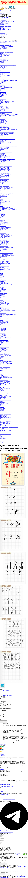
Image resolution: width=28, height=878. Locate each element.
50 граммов (2, 333)
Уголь (1, 342)
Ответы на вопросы (4, 148)
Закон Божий (3, 63)
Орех (1, 298)
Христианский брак (4, 127)
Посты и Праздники (4, 147)
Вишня (1, 300)
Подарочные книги (4, 354)
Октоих (1, 76)
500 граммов (3, 334)
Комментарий (3, 862)
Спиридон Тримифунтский (6, 235)
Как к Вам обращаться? (5, 858)
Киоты (1, 343)
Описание (2, 755)
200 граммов (3, 330)
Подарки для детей (4, 364)
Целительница (3, 230)
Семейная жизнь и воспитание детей (8, 125)
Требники (2, 82)
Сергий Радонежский (5, 236)
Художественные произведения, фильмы (9, 427)
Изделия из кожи (3, 368)
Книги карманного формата (6, 152)
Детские (2, 149)
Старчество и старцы (4, 168)
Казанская (2, 211)
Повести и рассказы (4, 191)
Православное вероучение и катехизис (8, 146)
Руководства (3, 79)
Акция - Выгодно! (4, 43)
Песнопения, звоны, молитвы (6, 423)
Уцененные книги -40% (5, 48)
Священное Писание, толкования (7, 425)
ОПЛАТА (2, 27)
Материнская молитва (5, 160)
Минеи (1, 74)
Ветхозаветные (3, 94)
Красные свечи (3, 405)
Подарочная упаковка (5, 381)
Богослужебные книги (5, 72)
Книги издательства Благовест (7, 133)
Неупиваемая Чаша (4, 223)
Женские (2, 373)
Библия (1, 56)
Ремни (1, 370)
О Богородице (3, 161)
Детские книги (3, 180)
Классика (2, 203)
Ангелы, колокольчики (5, 388)
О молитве (2, 70)
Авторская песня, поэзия (5, 417)
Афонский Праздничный (5, 337)
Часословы (2, 85)
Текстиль (2, 276)
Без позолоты (3, 351)
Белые (1, 295)
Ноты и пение (3, 86)
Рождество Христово (4, 384)
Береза (1, 297)
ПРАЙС (2, 31)
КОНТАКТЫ (2, 33)
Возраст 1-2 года (3, 313)
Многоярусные (3, 293)
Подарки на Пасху (4, 403)
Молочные (2, 296)
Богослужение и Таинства (6, 144)
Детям (1, 389)
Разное (1, 424)
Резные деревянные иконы (6, 258)
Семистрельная (3, 217)
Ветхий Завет (3, 58)
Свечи (1, 320)
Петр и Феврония (4, 246)
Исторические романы (5, 169)
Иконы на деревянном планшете (7, 255)
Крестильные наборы (5, 304)
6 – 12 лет (2, 183)
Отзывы (2, 769)
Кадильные (2, 323)
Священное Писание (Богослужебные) (8, 80)
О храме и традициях (4, 108)
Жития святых (3, 93)
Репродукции (3, 120)
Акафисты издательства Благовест (7, 139)
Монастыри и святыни (5, 422)
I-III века (2, 95)
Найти (15, 40)
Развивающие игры (4, 365)
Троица (1, 411)
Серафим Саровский (4, 237)
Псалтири (2, 135)
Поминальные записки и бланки (7, 284)
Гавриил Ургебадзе (4, 242)
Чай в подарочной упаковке (6, 377)
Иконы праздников (4, 251)
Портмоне (2, 374)
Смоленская (2, 214)
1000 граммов (3, 329)
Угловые (2, 288)
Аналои (1, 274)
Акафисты (2, 67)
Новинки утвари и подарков (6, 52)
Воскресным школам (4, 175)
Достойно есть (3, 229)
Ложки (1, 360)
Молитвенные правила (5, 75)
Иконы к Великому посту (5, 400)
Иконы (1, 404)
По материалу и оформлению (6, 253)
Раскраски (2, 195)
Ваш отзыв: (2, 774)
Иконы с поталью (4, 260)
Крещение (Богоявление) (5, 396)
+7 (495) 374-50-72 (4, 17)
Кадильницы (3, 280)
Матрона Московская (4, 243)
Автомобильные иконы (5, 269)
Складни (2, 267)
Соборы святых (3, 248)
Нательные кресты (4, 348)
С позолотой (3, 350)
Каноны (2, 68)
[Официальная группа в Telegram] (14, 829)
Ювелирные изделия (4, 347)
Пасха (1, 401)
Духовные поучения (4, 420)
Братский (2, 338)
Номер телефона (3, 860)
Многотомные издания (5, 167)
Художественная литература (6, 193)
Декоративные (3, 324)
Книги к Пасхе (3, 402)
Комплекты (2, 153)
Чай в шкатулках (3, 395)
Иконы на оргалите (4, 264)
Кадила (1, 275)
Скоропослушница (4, 222)
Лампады (2, 281)
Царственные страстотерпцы (6, 247)
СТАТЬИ (2, 36)
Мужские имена (3, 249)
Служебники (3, 81)
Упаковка (2, 394)
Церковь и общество (4, 123)
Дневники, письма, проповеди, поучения (9, 115)
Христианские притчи (5, 117)
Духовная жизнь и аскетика (6, 142)
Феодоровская (3, 226)
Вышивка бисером (4, 380)
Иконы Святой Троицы (5, 207)
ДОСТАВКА (3, 28)
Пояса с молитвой (4, 318)
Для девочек (2, 307)
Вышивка (2, 409)
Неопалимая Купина (4, 224)
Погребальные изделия (5, 315)
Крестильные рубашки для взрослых (8, 314)
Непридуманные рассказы (6, 166)
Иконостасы (2, 294)
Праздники (2, 109)
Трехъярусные (3, 291)
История (2, 122)
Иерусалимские (3, 325)
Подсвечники (3, 282)
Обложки (2, 375)
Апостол (2, 61)
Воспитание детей (4, 126)
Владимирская (3, 210)
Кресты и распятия (4, 283)
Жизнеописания (3, 103)
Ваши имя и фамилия (5, 771)
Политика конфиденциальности (7, 830)
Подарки (2, 387)
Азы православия (4, 105)
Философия (2, 90)
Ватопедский (3, 335)
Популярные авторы (4, 179)
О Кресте (2, 162)
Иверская (2, 213)
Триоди (1, 83)
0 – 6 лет (2, 182)
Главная (2, 442)
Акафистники (3, 140)
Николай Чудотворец (4, 234)
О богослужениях (4, 107)
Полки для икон (3, 286)
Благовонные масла (4, 341)
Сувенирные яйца (4, 362)
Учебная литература (4, 194)
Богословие (2, 89)
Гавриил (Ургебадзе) (4, 157)
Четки (1, 344)
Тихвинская (2, 215)
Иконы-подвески (4, 349)
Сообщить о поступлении (3, 722)
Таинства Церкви (4, 110)
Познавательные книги (5, 201)
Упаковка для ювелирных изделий (7, 353)
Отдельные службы (4, 77)
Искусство (2, 119)
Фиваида (2, 336)
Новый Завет (3, 59)
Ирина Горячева (6, 690)
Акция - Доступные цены (5, 45)
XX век (1, 100)
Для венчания (3, 302)
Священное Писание (4, 134)
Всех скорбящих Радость (5, 219)
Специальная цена (4, 47)
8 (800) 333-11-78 (3, 20)
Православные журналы (5, 204)
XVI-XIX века (3, 99)
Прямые (2, 287)
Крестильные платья (4, 309)
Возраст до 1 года (4, 311)
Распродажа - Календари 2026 (6, 46)
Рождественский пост (5, 383)
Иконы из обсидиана (4, 266)
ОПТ (1, 30)
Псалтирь (2, 62)
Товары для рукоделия (5, 378)
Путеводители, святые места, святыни (8, 129)
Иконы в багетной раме (5, 263)
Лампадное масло (4, 340)
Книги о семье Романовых (6, 172)
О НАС (1, 35)
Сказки (1, 199)
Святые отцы (3, 92)
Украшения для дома (4, 392)
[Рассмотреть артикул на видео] (2, 685)
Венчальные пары (4, 268)
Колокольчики (3, 358)
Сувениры (2, 391)
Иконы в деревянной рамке (6, 254)
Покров (1, 221)
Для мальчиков (3, 306)
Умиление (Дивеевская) (5, 227)
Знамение (2, 216)
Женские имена (3, 250)
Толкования (2, 88)
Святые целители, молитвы (6, 174)
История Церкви (3, 121)
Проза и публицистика (5, 150)
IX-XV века (2, 97)
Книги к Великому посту (5, 398)
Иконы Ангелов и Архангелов (7, 231)
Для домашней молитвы (5, 322)
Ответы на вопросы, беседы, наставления (9, 114)
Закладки (2, 369)
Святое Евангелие (4, 60)
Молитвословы (3, 66)
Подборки (2, 154)
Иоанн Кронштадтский (5, 239)
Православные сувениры (5, 355)
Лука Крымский (3, 240)
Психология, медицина (5, 128)
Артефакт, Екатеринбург (8, 695)
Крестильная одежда (4, 303)
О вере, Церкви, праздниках (6, 187)
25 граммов (2, 331)
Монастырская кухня (4, 173)
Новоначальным (3, 106)
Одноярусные (3, 289)
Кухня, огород (3, 130)
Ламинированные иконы (5, 257)
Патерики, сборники (4, 102)
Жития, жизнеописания (5, 188)
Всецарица (2, 220)
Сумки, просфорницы (5, 317)
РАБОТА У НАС (3, 34)
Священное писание (4, 55)
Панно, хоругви (3, 270)
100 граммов (3, 328)
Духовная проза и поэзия (5, 116)
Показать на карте (4, 794)
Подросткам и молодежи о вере (7, 163)
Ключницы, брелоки (4, 376)
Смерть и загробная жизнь (6, 112)
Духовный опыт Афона (5, 170)
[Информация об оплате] (14, 749)
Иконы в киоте (3, 256)
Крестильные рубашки (5, 308)
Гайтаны (2, 277)
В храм (1, 273)
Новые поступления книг (5, 50)
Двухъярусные (3, 290)
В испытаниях (3, 155)
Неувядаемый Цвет (4, 228)
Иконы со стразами (4, 262)
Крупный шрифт (3, 177)
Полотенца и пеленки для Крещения (8, 310)
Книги (1, 385)
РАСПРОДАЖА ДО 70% (5, 26)
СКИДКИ (2, 24)
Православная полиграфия (6, 363)
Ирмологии (2, 73)
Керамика (2, 356)
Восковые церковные (4, 321)
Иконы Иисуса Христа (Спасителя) (8, 208)
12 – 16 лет (2, 184)
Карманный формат (4, 176)
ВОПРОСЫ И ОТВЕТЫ (5, 29)
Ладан (1, 327)
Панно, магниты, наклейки (6, 361)
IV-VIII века (2, 96)
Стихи (1, 190)
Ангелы (2, 357)
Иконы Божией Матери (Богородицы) (8, 209)
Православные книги (5, 181)
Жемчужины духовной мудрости (7, 159)
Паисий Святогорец (4, 241)
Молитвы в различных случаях (7, 69)
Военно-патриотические (5, 156)
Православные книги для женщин (7, 164)
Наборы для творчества (5, 367)
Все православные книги (5, 54)
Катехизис (2, 113)
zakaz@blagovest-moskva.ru (9, 799)
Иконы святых (3, 233)
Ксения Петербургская (5, 244)
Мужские (2, 371)
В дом (1, 278)
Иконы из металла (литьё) (5, 261)
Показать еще (3, 744)
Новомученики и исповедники (7, 101)
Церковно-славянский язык (6, 87)
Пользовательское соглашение (6, 832)
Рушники (2, 316)
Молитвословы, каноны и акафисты (8, 65)
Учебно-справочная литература (7, 132)
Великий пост (3, 397)
